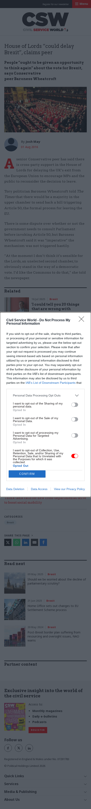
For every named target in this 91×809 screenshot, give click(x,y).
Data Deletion (15, 489)
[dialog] (45, 404)
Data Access (39, 489)
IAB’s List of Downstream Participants (51, 382)
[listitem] (45, 395)
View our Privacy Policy (69, 489)
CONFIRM (27, 473)
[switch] (74, 405)
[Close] (83, 320)
